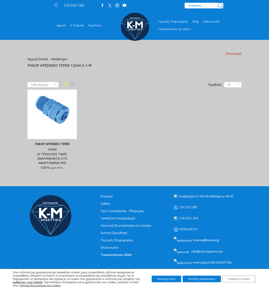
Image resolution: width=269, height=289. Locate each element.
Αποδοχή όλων (166, 279)
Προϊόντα (94, 25)
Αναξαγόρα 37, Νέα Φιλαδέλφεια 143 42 (206, 196)
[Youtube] (124, 5)
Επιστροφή (234, 53)
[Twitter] (110, 5)
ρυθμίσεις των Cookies (28, 282)
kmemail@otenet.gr (206, 240)
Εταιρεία (107, 196)
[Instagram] (117, 5)
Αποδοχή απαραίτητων (201, 279)
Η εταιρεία (77, 25)
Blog (196, 21)
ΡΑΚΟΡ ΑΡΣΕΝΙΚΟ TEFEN (52, 144)
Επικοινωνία (211, 21)
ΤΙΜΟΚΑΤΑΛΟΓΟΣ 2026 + (175, 29)
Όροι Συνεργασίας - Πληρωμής (122, 211)
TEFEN (52, 150)
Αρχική (61, 25)
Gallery (105, 204)
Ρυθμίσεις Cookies (239, 279)
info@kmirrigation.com (207, 251)
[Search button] (220, 5)
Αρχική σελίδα (38, 59)
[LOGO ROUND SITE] (50, 216)
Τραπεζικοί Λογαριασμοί (118, 218)
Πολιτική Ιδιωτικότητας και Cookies (126, 226)
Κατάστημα (59, 59)
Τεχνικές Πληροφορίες (173, 21)
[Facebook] (102, 5)
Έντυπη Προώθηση (114, 233)
